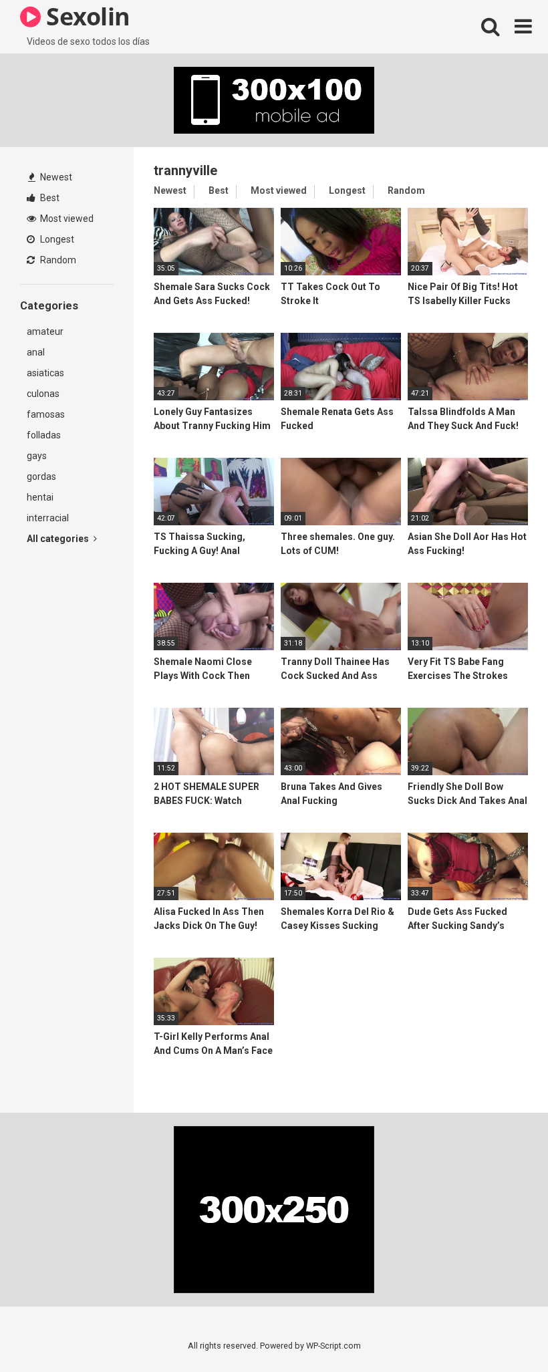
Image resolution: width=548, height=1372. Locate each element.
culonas (43, 393)
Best (48, 197)
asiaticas (45, 373)
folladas (44, 435)
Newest (55, 177)
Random (57, 260)
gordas (41, 476)
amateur (45, 331)
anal (36, 352)
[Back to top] (503, 1331)
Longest (56, 239)
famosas (46, 414)
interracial (48, 518)
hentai (40, 497)
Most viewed (66, 218)
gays (37, 455)
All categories (59, 538)
